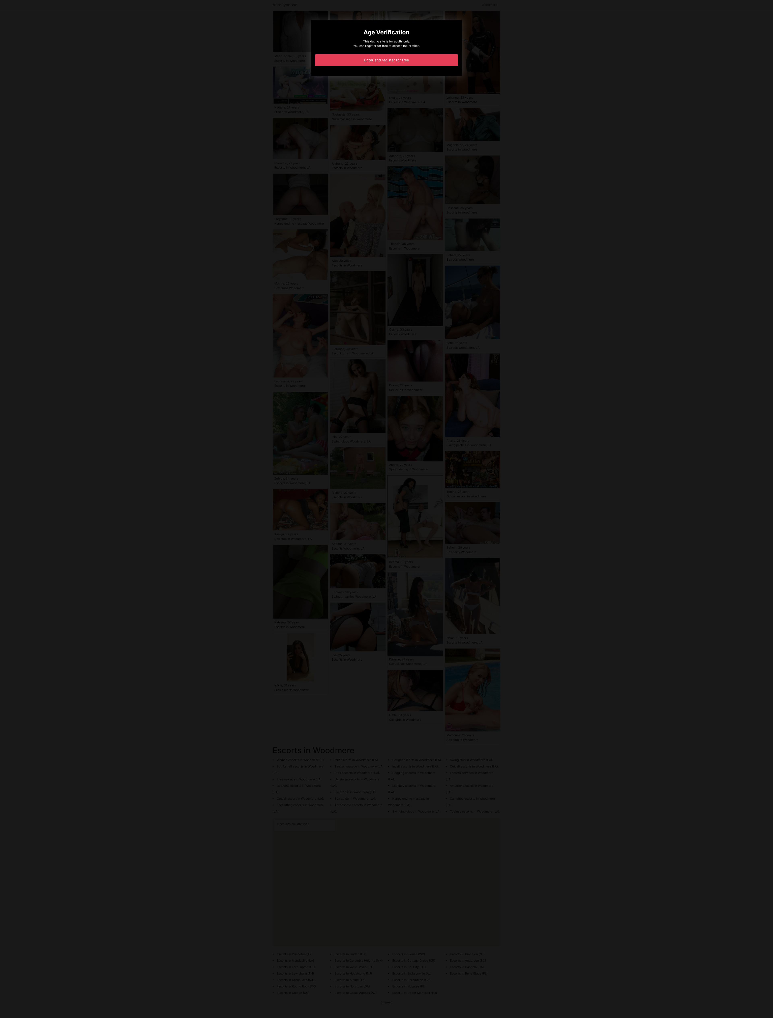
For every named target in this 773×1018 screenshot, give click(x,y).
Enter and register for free (386, 60)
